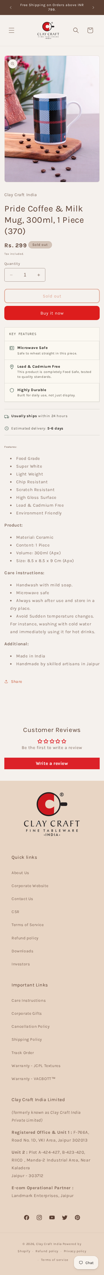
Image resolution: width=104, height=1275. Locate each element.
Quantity (12, 263)
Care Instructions (29, 1000)
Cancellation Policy (31, 1026)
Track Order (23, 1052)
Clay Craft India (49, 1244)
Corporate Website (30, 885)
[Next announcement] (93, 7)
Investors (21, 964)
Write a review (52, 763)
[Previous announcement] (10, 7)
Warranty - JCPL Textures (36, 1065)
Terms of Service (28, 924)
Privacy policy (75, 1251)
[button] (11, 30)
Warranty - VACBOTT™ (33, 1078)
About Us (20, 872)
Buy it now (52, 313)
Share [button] (16, 681)
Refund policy (25, 938)
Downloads (22, 951)
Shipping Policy (27, 1039)
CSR (16, 911)
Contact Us (22, 898)
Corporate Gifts (27, 1013)
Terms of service (54, 1260)
